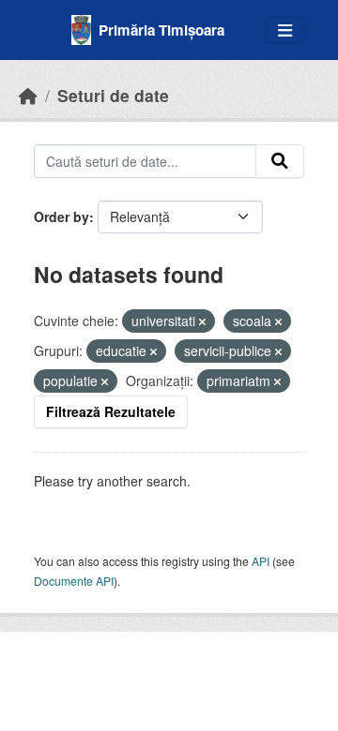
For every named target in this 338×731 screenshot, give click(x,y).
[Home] (28, 95)
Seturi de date (113, 95)
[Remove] (202, 321)
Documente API (74, 581)
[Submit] (279, 161)
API (260, 561)
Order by (61, 216)
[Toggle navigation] (285, 30)
